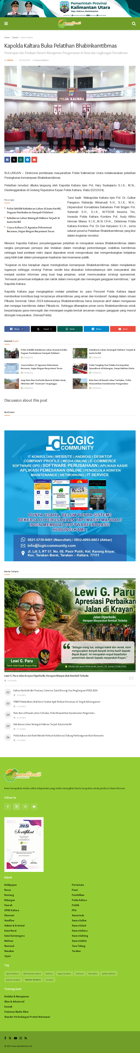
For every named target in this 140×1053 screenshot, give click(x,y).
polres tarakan (13, 979)
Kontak (8, 1006)
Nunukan (9, 951)
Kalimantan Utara (32, 973)
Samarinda (78, 915)
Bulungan (9, 900)
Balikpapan (10, 884)
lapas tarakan (64, 973)
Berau (7, 890)
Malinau (8, 940)
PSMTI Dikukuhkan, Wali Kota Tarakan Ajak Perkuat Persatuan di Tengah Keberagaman (56, 701)
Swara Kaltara (27, 37)
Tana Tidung (78, 946)
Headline (9, 920)
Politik (75, 905)
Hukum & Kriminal (14, 925)
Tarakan (76, 951)
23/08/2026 (96, 388)
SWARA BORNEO (33, 979)
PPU (74, 910)
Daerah (15, 37)
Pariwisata (78, 884)
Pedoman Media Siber (16, 1011)
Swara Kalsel (79, 925)
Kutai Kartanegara (14, 935)
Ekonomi (9, 915)
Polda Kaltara (79, 900)
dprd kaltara (12, 973)
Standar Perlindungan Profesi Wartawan (27, 1016)
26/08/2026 (28, 357)
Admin (10, 60)
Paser (75, 890)
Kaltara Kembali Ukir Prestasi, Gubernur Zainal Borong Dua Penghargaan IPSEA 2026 (55, 690)
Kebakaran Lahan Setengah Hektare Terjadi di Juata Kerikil (42, 724)
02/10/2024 (24, 60)
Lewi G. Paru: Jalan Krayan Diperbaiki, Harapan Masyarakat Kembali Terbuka (46, 675)
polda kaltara (109, 973)
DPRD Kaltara (11, 910)
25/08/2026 (96, 357)
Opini (7, 956)
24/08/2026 (28, 372)
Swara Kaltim (79, 940)
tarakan (49, 979)
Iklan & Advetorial (14, 1001)
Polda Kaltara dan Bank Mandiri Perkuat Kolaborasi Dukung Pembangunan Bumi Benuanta (58, 735)
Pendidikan (78, 895)
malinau (80, 973)
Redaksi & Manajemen (16, 996)
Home (6, 37)
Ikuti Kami (9, 412)
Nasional (9, 946)
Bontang (9, 895)
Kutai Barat (10, 930)
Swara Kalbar (79, 920)
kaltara (49, 973)
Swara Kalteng (80, 935)
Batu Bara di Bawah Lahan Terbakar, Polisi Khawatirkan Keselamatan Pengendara (54, 713)
